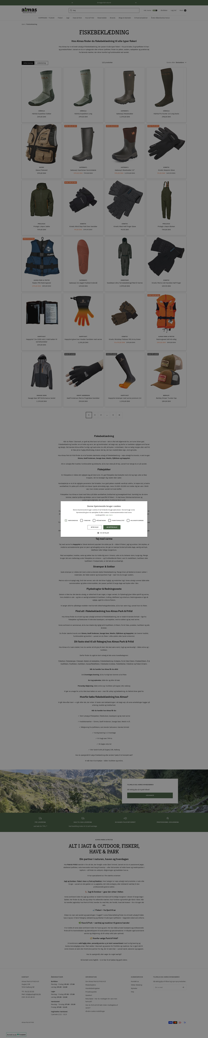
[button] (104, 533)
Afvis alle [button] (94, 527)
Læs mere (109, 515)
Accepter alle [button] (112, 527)
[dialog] (104, 519)
